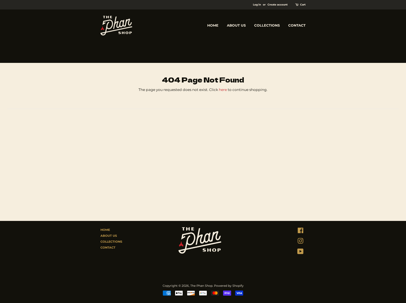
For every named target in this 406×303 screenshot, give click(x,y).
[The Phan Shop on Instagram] (300, 242)
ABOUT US (236, 25)
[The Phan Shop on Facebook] (300, 231)
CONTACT (297, 25)
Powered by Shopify (229, 286)
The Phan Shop (201, 286)
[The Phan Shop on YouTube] (300, 252)
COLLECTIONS (267, 25)
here (223, 90)
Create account (277, 4)
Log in (257, 4)
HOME (212, 25)
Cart (303, 4)
